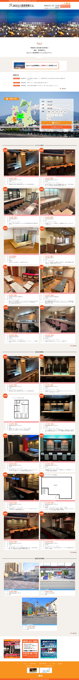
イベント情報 (52, 663)
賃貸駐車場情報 (42, 663)
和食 (53, 111)
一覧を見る (63, 88)
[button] (77, 24)
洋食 (57, 111)
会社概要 (60, 663)
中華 (61, 111)
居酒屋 (48, 111)
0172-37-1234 (53, 6)
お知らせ (25, 663)
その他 (48, 118)
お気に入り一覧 (56, 127)
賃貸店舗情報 (33, 663)
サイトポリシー (38, 665)
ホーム (18, 663)
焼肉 (65, 111)
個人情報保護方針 (49, 665)
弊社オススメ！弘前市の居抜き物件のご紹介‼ (37, 82)
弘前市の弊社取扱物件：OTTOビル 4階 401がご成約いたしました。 (43, 85)
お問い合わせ (29, 665)
